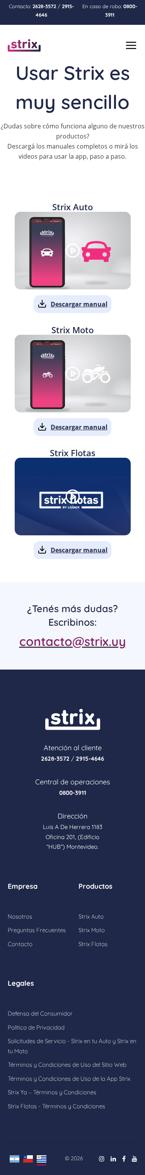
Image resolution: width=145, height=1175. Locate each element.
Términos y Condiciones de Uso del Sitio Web (67, 1064)
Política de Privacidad (36, 1027)
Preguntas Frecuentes (37, 930)
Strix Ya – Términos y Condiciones (52, 1092)
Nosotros (20, 916)
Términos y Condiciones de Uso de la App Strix (69, 1078)
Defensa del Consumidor (40, 1013)
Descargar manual (79, 304)
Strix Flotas (92, 944)
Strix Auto (91, 916)
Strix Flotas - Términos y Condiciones (56, 1106)
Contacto (20, 944)
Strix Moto (91, 930)
